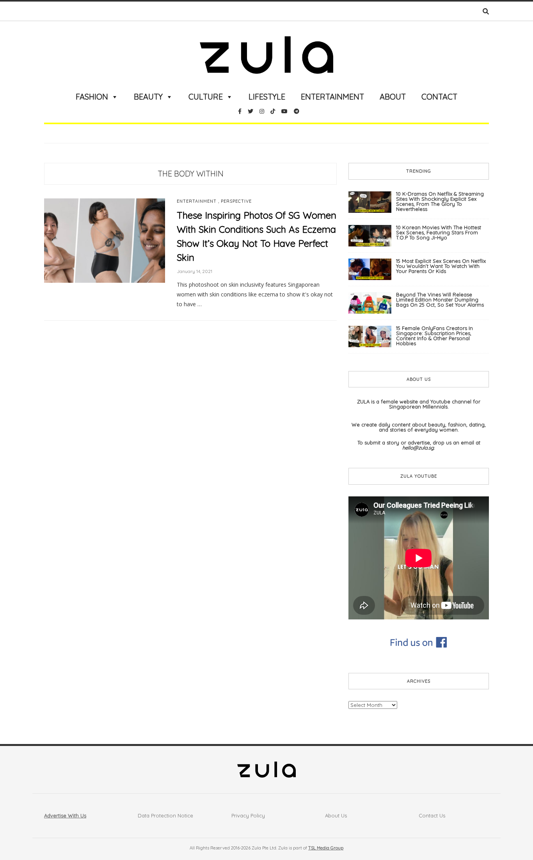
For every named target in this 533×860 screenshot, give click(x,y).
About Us (336, 815)
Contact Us (432, 815)
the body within (191, 173)
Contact (439, 97)
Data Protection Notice (165, 815)
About (393, 97)
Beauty (148, 97)
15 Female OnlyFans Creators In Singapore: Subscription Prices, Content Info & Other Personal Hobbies (434, 335)
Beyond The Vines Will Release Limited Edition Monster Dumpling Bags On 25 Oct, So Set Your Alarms (440, 299)
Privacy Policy (248, 815)
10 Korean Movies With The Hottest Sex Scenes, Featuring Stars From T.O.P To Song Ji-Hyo (438, 232)
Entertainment (332, 97)
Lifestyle (267, 97)
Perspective (236, 201)
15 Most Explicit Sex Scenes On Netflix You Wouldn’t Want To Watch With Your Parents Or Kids (441, 266)
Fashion (92, 97)
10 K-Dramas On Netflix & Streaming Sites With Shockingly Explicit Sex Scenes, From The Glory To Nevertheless (440, 201)
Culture (205, 97)
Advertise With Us (65, 815)
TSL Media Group (325, 848)
